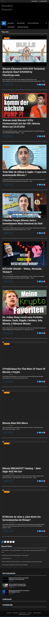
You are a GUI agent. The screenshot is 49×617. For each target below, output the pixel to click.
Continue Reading (8, 84)
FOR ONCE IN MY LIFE (6, 558)
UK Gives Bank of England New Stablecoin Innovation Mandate (15, 564)
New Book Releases (22, 27)
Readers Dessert (7, 7)
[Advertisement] (25, 17)
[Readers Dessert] (4, 23)
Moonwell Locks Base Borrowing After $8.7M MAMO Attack (19, 591)
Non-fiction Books (33, 23)
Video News (34, 1)
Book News (11, 23)
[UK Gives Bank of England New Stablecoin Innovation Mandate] (5, 585)
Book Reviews (21, 23)
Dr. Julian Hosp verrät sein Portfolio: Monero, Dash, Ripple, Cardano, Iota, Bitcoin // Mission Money (22, 320)
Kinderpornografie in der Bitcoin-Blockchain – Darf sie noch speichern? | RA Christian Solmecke (22, 561)
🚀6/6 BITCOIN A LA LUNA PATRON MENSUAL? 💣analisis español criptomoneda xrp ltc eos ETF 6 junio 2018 (24, 551)
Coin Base (7, 599)
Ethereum (7, 605)
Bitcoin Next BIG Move (15, 423)
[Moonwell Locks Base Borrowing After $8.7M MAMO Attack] (5, 592)
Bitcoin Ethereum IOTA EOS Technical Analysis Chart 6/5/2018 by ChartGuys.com (23, 72)
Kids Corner (11, 27)
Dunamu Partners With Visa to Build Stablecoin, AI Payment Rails (15, 555)
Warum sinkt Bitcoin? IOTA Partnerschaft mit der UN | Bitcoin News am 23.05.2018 (21, 123)
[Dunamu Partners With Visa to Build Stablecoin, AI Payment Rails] (5, 579)
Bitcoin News (8, 573)
